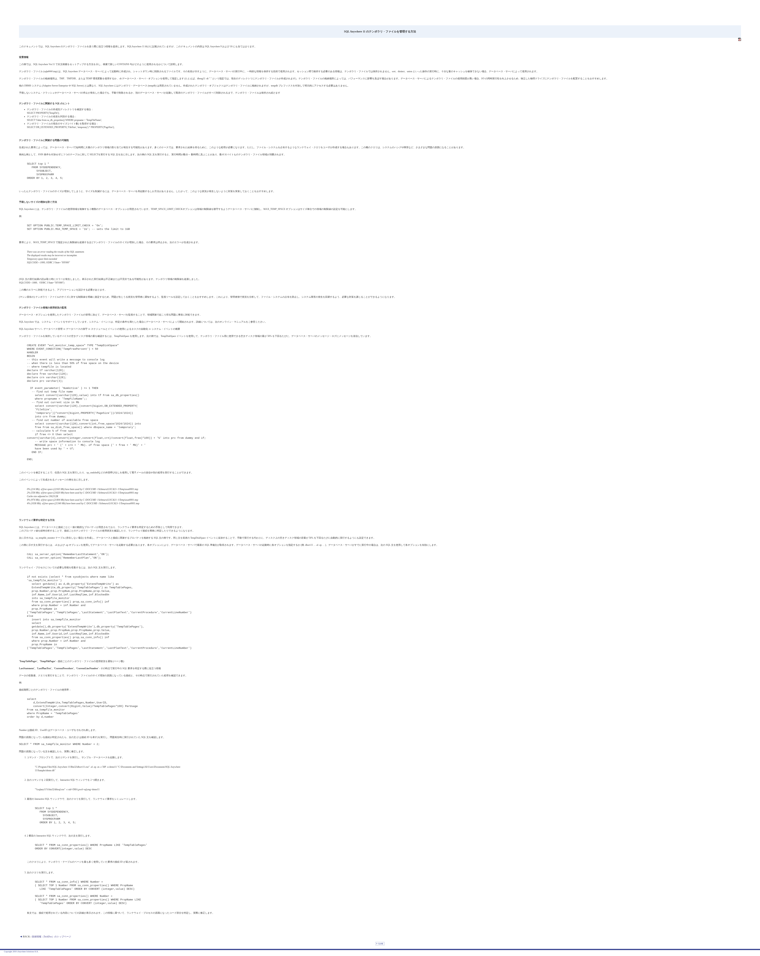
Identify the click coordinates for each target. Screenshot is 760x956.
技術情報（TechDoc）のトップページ (51, 936)
